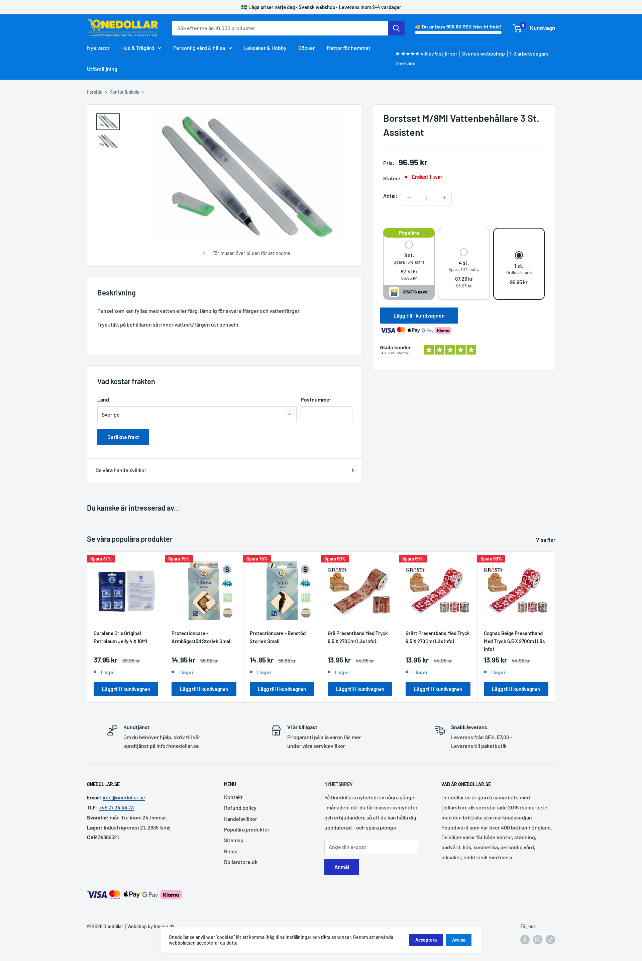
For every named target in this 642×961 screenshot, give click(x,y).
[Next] (555, 627)
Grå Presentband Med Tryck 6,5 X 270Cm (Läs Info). (358, 637)
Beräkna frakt (123, 437)
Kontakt (233, 797)
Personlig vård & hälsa (199, 48)
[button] (409, 261)
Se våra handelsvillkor (121, 470)
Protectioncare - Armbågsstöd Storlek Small (202, 637)
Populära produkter (247, 829)
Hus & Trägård (137, 48)
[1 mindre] (409, 198)
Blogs (230, 851)
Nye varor (98, 48)
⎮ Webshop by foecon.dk (149, 926)
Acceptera (426, 940)
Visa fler (546, 539)
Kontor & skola (124, 92)
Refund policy (240, 807)
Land (103, 399)
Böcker (306, 48)
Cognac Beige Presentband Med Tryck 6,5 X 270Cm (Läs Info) (514, 641)
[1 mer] (444, 198)
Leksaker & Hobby (265, 48)
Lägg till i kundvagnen (419, 315)
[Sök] (396, 28)
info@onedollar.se (124, 797)
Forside (95, 92)
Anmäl (341, 867)
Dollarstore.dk (240, 862)
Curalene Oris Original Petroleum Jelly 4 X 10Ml (120, 637)
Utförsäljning (102, 69)
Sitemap (233, 840)
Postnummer (316, 399)
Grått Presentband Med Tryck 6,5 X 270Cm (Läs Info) (438, 637)
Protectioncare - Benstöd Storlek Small (278, 637)
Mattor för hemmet (348, 48)
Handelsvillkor (240, 818)
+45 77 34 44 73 (116, 807)
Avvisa (458, 940)
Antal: (390, 195)
